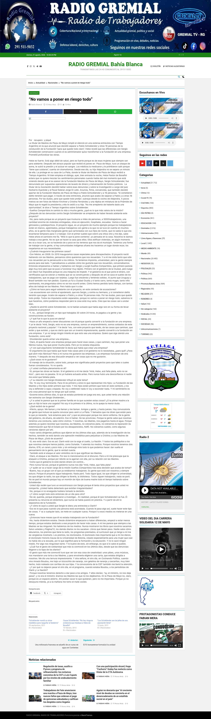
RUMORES (145, 299)
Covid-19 (144, 198)
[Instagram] (156, 163)
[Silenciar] (175, 568)
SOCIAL (144, 319)
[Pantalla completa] (179, 568)
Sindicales (145, 314)
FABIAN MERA (50, 685)
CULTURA (145, 203)
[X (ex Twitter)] (163, 163)
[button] (161, 549)
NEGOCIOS (145, 263)
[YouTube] (142, 163)
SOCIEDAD (145, 324)
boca (143, 188)
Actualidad (145, 183)
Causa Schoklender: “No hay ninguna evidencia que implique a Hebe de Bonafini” (78, 622)
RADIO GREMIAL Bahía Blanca (106, 64)
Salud (143, 304)
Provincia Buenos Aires (150, 284)
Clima (143, 193)
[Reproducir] (142, 568)
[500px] (170, 163)
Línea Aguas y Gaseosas (151, 238)
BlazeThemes (86, 715)
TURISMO (145, 334)
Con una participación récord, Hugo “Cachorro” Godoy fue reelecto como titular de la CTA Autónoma (114, 669)
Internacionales (147, 233)
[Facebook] (149, 163)
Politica (144, 274)
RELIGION (145, 294)
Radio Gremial (36, 104)
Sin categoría (146, 309)
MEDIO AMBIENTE (148, 248)
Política (144, 279)
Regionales (145, 289)
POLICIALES (146, 268)
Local (143, 243)
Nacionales (34, 93)
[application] (161, 549)
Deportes (145, 208)
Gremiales (145, 228)
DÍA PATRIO (146, 213)
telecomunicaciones (149, 329)
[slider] (159, 568)
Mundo (144, 253)
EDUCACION (146, 223)
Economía (145, 218)
